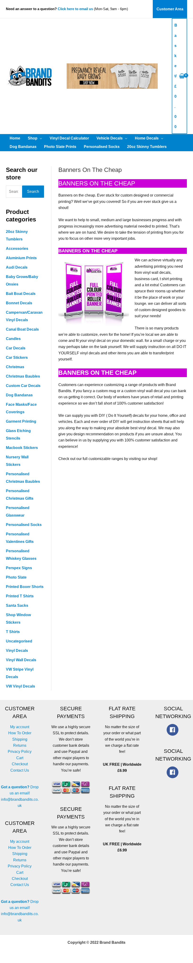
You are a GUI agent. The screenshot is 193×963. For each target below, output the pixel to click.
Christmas (15, 367)
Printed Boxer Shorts (25, 587)
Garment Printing (21, 421)
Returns (19, 745)
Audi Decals (17, 267)
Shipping (19, 739)
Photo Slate (16, 577)
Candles (13, 339)
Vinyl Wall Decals (21, 660)
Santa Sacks (17, 605)
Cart (19, 758)
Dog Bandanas (19, 395)
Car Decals (15, 348)
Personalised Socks (24, 525)
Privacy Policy (20, 752)
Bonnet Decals (19, 303)
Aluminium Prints (21, 258)
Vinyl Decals (17, 651)
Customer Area (170, 9)
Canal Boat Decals (22, 329)
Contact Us (19, 770)
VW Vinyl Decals (20, 686)
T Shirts (13, 632)
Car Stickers (17, 358)
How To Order (19, 733)
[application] (39, 138)
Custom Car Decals (23, 386)
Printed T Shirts (20, 596)
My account (19, 727)
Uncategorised (19, 641)
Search (33, 191)
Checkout (20, 764)
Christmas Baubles (23, 376)
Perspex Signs (19, 568)
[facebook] (173, 730)
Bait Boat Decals (21, 294)
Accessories (17, 249)
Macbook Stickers (22, 448)
